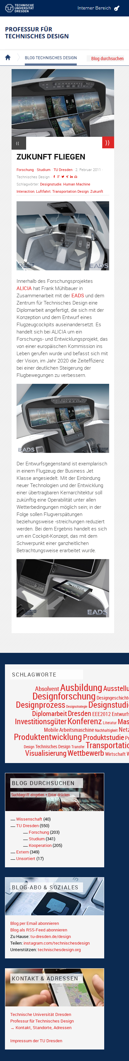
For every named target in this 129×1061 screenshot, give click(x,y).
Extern (22, 852)
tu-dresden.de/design (50, 936)
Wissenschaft (29, 819)
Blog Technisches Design (45, 52)
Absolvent (47, 688)
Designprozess (40, 704)
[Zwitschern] (62, 176)
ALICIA (24, 288)
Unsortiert (25, 858)
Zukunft (96, 191)
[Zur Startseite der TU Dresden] (25, 8)
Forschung (25, 169)
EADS (77, 295)
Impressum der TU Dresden (36, 1041)
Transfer (78, 746)
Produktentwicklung (48, 737)
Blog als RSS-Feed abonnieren (38, 930)
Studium (44, 169)
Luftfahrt (43, 191)
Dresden (79, 713)
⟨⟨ (17, 143)
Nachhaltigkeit (106, 730)
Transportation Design (70, 191)
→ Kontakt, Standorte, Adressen (40, 1027)
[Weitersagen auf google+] (58, 176)
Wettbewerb (85, 753)
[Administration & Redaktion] (97, 8)
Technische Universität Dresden (40, 1014)
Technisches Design (52, 746)
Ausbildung (81, 687)
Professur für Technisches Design (42, 1021)
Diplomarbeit (49, 713)
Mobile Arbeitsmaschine (69, 729)
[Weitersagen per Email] (75, 176)
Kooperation (40, 845)
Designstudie (51, 184)
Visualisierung (45, 753)
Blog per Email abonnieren (34, 923)
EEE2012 (101, 714)
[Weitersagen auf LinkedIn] (71, 176)
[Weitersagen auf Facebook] (54, 176)
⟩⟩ (107, 142)
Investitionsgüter (40, 721)
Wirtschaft (115, 754)
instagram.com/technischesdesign (56, 943)
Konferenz (84, 721)
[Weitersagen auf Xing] (67, 176)
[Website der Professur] (47, 32)
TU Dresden (63, 169)
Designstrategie (76, 706)
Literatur (110, 723)
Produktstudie (103, 737)
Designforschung (64, 696)
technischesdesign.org (59, 949)
